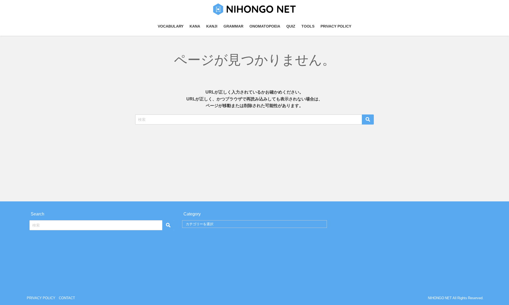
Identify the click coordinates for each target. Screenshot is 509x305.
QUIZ (290, 26)
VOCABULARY (170, 26)
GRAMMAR (233, 26)
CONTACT (67, 298)
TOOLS (307, 26)
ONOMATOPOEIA (264, 26)
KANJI (211, 26)
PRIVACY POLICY (336, 26)
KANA (195, 26)
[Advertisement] (254, 162)
